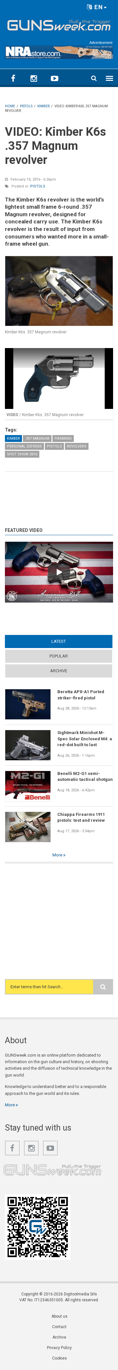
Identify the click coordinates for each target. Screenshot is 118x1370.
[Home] (59, 24)
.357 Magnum (37, 438)
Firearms (63, 438)
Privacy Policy (59, 1348)
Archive (58, 670)
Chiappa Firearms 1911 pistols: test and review (81, 817)
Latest (71, 641)
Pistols (37, 186)
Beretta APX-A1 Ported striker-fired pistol (80, 694)
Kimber (13, 438)
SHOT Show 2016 (22, 454)
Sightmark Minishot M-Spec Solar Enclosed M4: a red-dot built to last (84, 738)
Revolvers (77, 446)
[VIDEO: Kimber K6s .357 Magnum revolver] (59, 291)
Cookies (59, 1358)
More (57, 854)
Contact (59, 1327)
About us (59, 1316)
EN (97, 7)
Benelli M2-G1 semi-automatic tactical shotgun (85, 776)
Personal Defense (24, 446)
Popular (58, 656)
